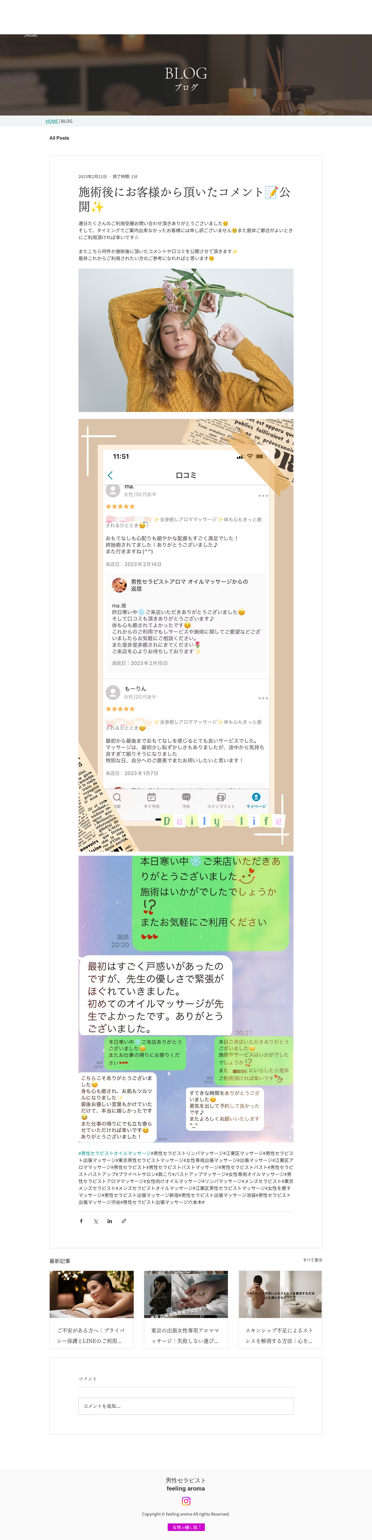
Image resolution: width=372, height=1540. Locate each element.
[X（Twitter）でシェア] (95, 1221)
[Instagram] (186, 1501)
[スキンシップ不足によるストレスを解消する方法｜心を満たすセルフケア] (280, 1294)
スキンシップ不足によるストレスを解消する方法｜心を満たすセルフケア (279, 1337)
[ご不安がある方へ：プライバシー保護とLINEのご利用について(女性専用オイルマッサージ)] (92, 1294)
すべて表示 (313, 1260)
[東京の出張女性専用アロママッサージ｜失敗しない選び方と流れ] (186, 1294)
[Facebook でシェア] (81, 1221)
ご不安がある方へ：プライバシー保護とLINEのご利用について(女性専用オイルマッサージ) (91, 1337)
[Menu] (336, 23)
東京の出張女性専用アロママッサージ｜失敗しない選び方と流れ (185, 1337)
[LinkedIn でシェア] (109, 1221)
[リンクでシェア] (124, 1221)
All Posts (59, 138)
